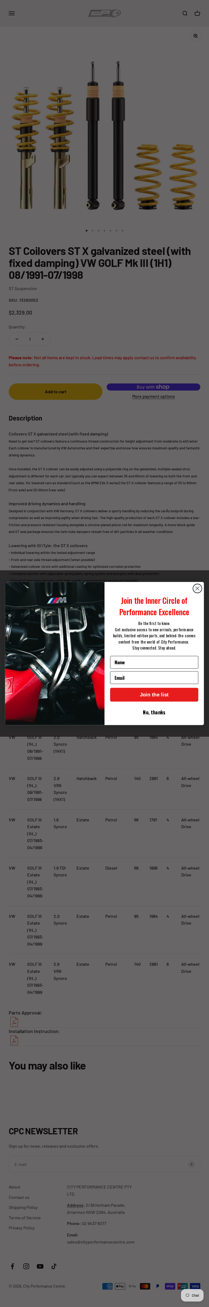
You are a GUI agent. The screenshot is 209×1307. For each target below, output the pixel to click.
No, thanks (154, 712)
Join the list (154, 694)
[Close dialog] (197, 588)
